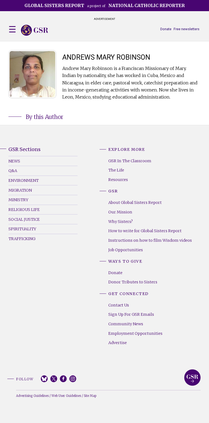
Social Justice (24, 219)
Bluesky (44, 378)
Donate (165, 29)
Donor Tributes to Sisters (132, 282)
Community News (125, 323)
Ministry (18, 199)
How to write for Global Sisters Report (145, 230)
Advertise (117, 342)
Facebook (63, 378)
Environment (23, 180)
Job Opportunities (125, 249)
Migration (20, 190)
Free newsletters (186, 29)
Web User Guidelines (66, 396)
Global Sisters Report (192, 377)
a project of (104, 5)
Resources (118, 179)
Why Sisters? (120, 221)
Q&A (12, 170)
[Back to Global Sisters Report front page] (34, 30)
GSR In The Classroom (129, 160)
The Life (116, 170)
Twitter (53, 378)
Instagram (72, 378)
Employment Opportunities (135, 333)
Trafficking (21, 238)
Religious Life (24, 209)
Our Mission (120, 212)
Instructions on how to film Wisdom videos (150, 240)
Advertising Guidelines (32, 396)
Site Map (90, 396)
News (14, 161)
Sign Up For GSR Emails (131, 314)
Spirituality (22, 228)
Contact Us (118, 305)
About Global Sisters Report (135, 202)
